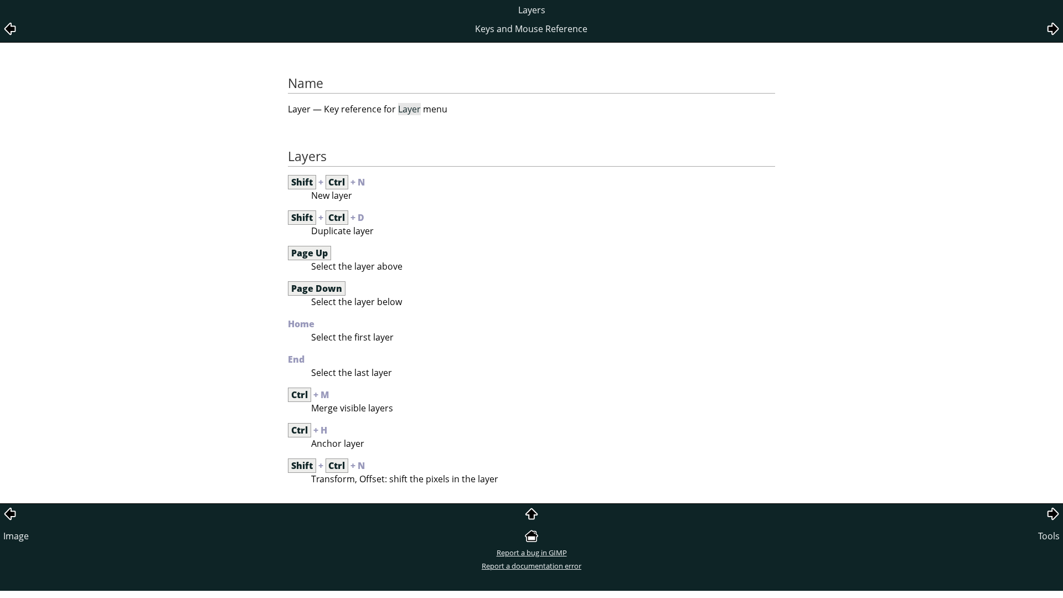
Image (16, 536)
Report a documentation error (531, 566)
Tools (1049, 536)
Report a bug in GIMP (532, 553)
